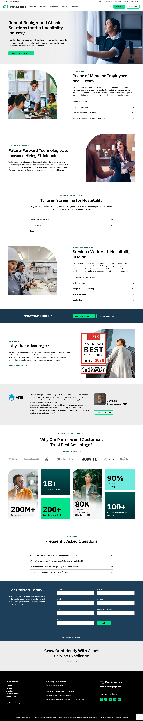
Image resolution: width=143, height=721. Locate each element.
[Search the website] (110, 7)
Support (126, 1)
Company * (100, 599)
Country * (60, 619)
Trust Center (11, 696)
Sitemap (125, 718)
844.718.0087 (53, 695)
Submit (102, 623)
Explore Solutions (106, 316)
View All (69, 661)
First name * (61, 589)
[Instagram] (119, 699)
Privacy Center (134, 1)
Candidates (109, 1)
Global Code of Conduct (75, 718)
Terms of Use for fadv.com (22, 718)
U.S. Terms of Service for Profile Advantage (44, 718)
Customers (118, 1)
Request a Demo (82, 316)
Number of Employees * (105, 609)
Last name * (101, 589)
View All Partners (70, 451)
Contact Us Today (15, 365)
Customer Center (58, 686)
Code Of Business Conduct (90, 718)
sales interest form (61, 699)
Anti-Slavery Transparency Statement (110, 718)
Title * (59, 609)
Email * (59, 599)
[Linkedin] (114, 699)
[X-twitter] (105, 699)
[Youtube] (110, 699)
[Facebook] (101, 699)
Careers (9, 688)
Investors (100, 1)
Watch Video (102, 412)
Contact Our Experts (19, 53)
